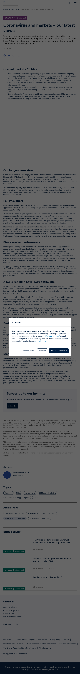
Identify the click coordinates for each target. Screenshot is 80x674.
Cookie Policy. (40, 341)
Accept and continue (59, 351)
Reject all (42, 351)
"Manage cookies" (52, 336)
